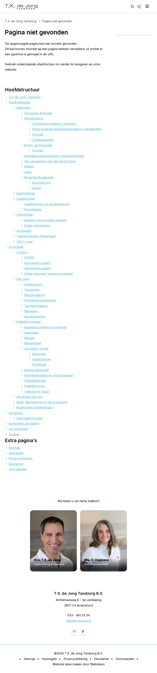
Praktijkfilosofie (35, 381)
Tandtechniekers (36, 306)
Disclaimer (16, 464)
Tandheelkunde (19, 102)
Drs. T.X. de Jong (47, 560)
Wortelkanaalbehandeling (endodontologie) (54, 156)
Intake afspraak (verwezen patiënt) (48, 274)
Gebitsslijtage (25, 193)
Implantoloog (33, 284)
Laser (28, 172)
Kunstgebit (23, 231)
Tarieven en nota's (37, 391)
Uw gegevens (18, 429)
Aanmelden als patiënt (24, 423)
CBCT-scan (24, 242)
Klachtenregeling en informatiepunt (48, 375)
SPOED (29, 257)
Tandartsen (32, 290)
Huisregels (31, 332)
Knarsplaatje (32, 209)
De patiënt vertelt (36, 349)
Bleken (29, 166)
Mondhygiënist (34, 295)
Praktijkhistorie (34, 386)
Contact (22, 252)
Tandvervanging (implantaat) (36, 236)
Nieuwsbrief (32, 343)
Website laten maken (67, 664)
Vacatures (16, 413)
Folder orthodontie (37, 225)
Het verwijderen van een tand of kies (50, 161)
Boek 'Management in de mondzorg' (42, 402)
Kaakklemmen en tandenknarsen (47, 204)
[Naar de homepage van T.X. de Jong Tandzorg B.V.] (21, 6)
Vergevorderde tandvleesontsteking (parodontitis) (67, 129)
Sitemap (14, 448)
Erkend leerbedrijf (36, 370)
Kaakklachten (25, 199)
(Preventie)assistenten (40, 300)
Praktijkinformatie (28, 322)
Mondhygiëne (33, 118)
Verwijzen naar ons (29, 397)
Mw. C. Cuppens (96, 560)
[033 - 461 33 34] (139, 6)
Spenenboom (41, 183)
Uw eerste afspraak (38, 113)
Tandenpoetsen (43, 140)
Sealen (36, 188)
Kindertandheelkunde (39, 177)
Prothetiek (39, 364)
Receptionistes (34, 316)
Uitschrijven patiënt (37, 268)
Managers (31, 311)
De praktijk (16, 247)
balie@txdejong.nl (78, 621)
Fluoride (37, 134)
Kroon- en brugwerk (38, 145)
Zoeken (14, 434)
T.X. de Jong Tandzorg (24, 97)
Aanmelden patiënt (37, 263)
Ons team (23, 279)
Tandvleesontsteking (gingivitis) (54, 124)
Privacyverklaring (21, 458)
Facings (37, 150)
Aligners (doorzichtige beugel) (45, 220)
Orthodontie (24, 215)
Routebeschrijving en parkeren (45, 327)
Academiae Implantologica (35, 407)
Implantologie (41, 359)
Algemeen (23, 108)
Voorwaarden (18, 469)
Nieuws (29, 338)
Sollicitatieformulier (29, 418)
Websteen (97, 664)
